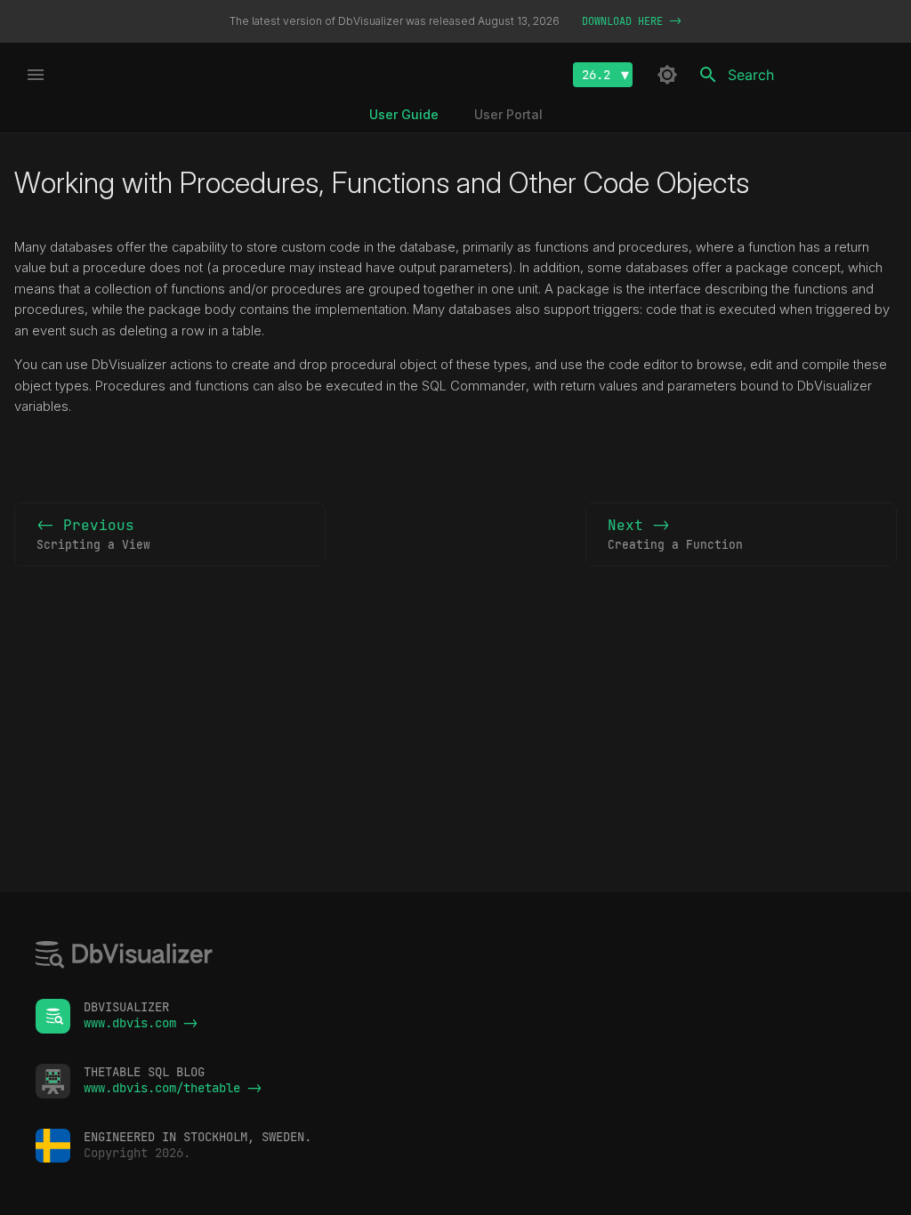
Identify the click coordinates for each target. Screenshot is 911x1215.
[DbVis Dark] (667, 75)
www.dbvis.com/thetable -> (173, 1088)
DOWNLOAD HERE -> (631, 21)
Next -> (675, 534)
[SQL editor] (125, 956)
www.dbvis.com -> (141, 1023)
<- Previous (93, 534)
